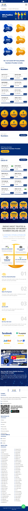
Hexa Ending (17, 452)
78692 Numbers (5, 460)
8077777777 (4, 74)
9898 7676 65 (18, 173)
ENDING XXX (4, 502)
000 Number (4, 449)
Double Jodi (4, 499)
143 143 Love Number (6, 455)
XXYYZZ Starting (18, 483)
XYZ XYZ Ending (18, 494)
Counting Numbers (5, 496)
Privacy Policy (4, 428)
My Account (4, 426)
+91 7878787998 (5, 401)
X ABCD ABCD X (18, 474)
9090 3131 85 (18, 189)
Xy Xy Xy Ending (18, 491)
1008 (3, 452)
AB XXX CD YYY (4, 468)
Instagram (4, 440)
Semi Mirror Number (19, 464)
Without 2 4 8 (17, 472)
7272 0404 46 (5, 181)
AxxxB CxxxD (4, 493)
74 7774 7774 (18, 82)
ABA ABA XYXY (4, 471)
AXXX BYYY (4, 491)
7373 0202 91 (18, 181)
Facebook (4, 438)
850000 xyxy (4, 461)
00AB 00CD (4, 450)
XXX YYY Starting (18, 480)
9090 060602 (18, 166)
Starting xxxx (17, 468)
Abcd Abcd (4, 485)
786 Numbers (4, 458)
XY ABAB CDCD (18, 485)
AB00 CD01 (17, 499)
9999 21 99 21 (18, 98)
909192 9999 (18, 74)
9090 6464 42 (5, 166)
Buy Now (12, 78)
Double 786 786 (5, 497)
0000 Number (18, 497)
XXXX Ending (17, 482)
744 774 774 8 (5, 90)
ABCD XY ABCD (5, 488)
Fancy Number (18, 450)
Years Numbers (18, 496)
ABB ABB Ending (5, 479)
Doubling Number (5, 500)
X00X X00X (17, 477)
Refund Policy (4, 433)
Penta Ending (17, 463)
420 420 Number (5, 457)
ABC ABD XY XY (5, 483)
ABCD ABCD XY (5, 486)
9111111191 (18, 90)
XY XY (16, 489)
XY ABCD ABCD (18, 488)
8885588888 (4, 82)
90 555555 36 (5, 98)
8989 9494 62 (5, 189)
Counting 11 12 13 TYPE (6, 494)
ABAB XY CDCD (5, 477)
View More (23, 68)
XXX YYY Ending (18, 479)
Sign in (4, 1)
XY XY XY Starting (18, 493)
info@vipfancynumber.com (6, 403)
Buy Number (4, 422)
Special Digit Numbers (19, 466)
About (3, 420)
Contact (3, 424)
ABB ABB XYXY (4, 480)
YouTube (3, 443)
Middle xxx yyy (18, 457)
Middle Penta (17, 455)
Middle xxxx (17, 458)
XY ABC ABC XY (18, 486)
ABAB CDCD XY (5, 472)
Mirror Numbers (18, 461)
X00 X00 (16, 475)
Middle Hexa (17, 454)
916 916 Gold (4, 463)
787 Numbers (17, 500)
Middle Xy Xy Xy (18, 460)
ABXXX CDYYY (4, 489)
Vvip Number (17, 471)
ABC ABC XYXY (4, 482)
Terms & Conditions (5, 431)
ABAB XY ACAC (4, 475)
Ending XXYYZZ (18, 449)
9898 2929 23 (5, 173)
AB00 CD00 (4, 469)
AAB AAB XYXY (4, 466)
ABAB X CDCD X (5, 474)
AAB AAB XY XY (4, 464)
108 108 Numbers (5, 454)
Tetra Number (18, 469)
